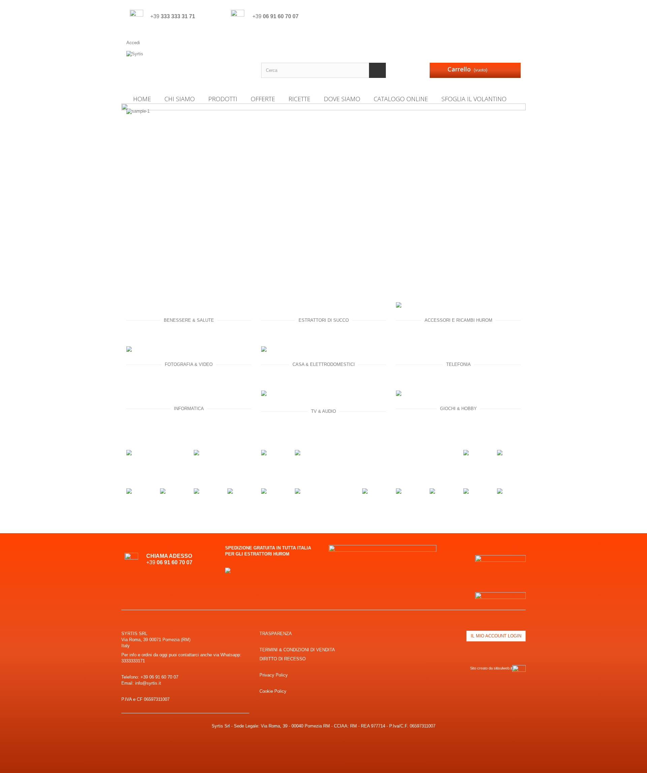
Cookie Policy (272, 691)
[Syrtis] (188, 68)
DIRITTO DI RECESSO (282, 658)
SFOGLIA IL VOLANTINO (473, 99)
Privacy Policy (273, 675)
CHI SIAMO (179, 99)
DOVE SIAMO (342, 99)
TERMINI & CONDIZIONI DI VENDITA (297, 649)
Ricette (299, 99)
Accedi (133, 42)
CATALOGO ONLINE (401, 99)
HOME (142, 99)
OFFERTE (263, 99)
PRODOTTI (222, 99)
